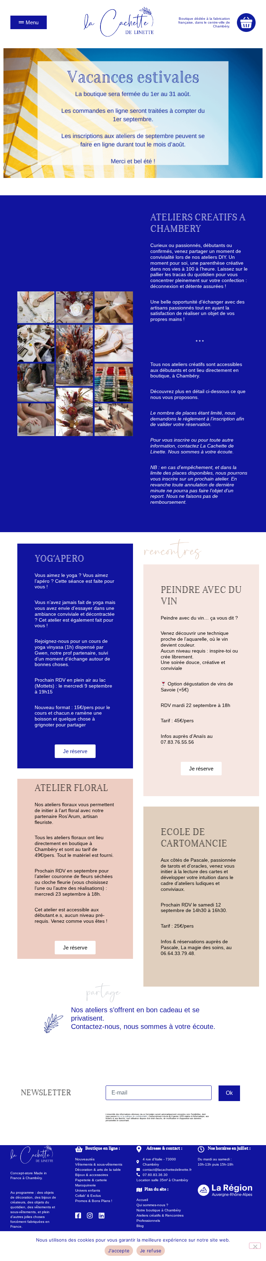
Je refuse (150, 1250)
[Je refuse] (255, 1246)
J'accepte (119, 1250)
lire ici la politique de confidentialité (132, 1116)
